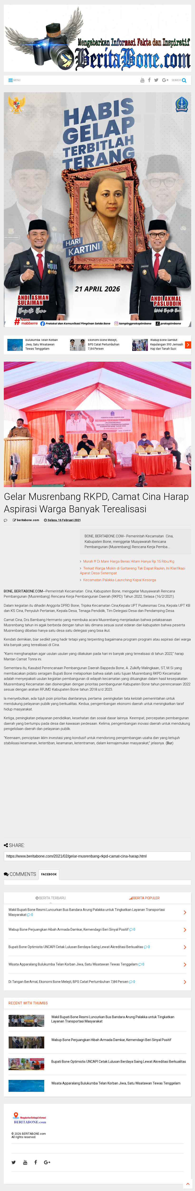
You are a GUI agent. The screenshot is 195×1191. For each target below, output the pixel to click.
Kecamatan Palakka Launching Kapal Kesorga (119, 580)
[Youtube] (142, 80)
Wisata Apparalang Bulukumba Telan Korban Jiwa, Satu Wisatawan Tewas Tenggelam (41, 342)
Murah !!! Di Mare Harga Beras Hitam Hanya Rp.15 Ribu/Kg (128, 561)
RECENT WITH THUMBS (28, 1003)
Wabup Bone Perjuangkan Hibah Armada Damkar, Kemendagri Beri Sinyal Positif (111, 1040)
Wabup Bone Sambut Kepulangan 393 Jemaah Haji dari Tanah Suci (166, 344)
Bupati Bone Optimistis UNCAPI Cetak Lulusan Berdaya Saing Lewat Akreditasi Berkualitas (118, 1061)
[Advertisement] (97, 800)
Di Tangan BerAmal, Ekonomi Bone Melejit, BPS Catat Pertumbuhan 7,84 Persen (103, 342)
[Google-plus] (165, 80)
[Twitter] (156, 80)
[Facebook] (149, 80)
